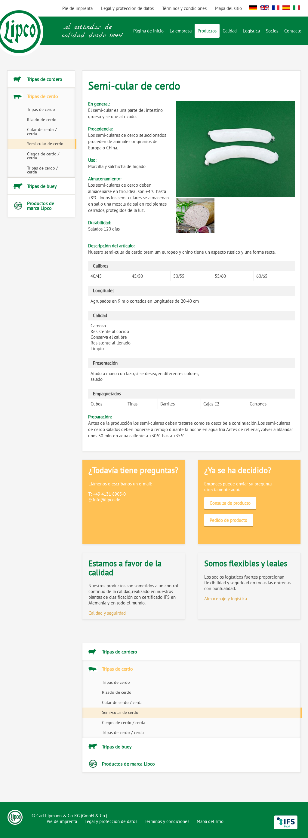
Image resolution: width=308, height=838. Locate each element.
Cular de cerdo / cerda (42, 131)
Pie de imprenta (62, 821)
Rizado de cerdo (42, 119)
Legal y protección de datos (111, 821)
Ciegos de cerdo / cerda (43, 156)
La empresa (181, 31)
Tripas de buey (42, 186)
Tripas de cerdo (42, 96)
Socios (272, 31)
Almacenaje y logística (225, 598)
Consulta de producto (230, 503)
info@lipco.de (106, 500)
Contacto (292, 31)
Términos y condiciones (184, 8)
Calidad (230, 31)
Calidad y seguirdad (107, 613)
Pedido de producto (228, 520)
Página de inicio (148, 31)
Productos (207, 31)
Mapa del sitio (228, 8)
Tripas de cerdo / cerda (42, 170)
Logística (251, 31)
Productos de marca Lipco (40, 205)
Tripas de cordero (44, 79)
